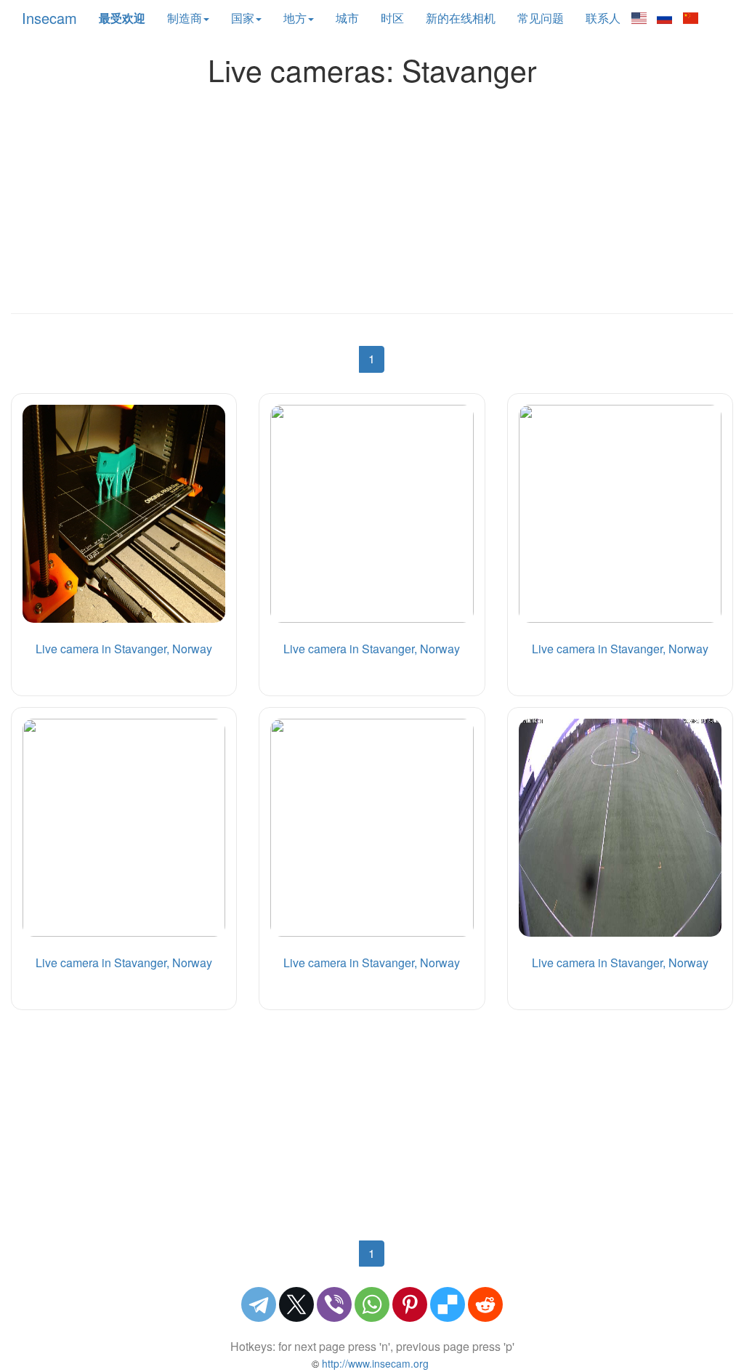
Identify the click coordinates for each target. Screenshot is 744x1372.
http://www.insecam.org (374, 1363)
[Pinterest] (409, 1304)
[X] (296, 1304)
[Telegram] (258, 1304)
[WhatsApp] (372, 1304)
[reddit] (485, 1304)
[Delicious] (447, 1304)
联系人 (603, 17)
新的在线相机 (461, 17)
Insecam (49, 17)
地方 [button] (295, 17)
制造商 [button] (184, 17)
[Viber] (334, 1304)
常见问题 (540, 17)
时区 (392, 17)
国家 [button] (242, 17)
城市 (347, 17)
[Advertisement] (372, 195)
